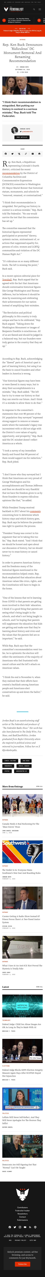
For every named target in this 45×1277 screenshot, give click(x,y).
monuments (8, 766)
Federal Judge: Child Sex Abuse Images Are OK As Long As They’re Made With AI (21, 1026)
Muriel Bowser (24, 766)
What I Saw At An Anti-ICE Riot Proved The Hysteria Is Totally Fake (22, 967)
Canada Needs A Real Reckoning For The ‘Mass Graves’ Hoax (20, 825)
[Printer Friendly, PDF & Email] (39, 154)
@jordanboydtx (27, 131)
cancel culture (10, 761)
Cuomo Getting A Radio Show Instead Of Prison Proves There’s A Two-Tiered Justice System (21, 919)
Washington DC (21, 771)
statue (7, 771)
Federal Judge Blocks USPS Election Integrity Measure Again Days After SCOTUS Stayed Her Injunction (22, 1073)
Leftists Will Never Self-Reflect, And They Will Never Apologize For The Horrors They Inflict (21, 1120)
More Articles (22, 137)
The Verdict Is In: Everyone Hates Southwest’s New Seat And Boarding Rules (21, 871)
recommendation (11, 173)
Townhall (7, 279)
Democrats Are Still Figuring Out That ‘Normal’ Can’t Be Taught (19, 1166)
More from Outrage (12, 786)
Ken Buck (26, 761)
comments (35, 511)
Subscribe (22, 1264)
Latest (5, 986)
